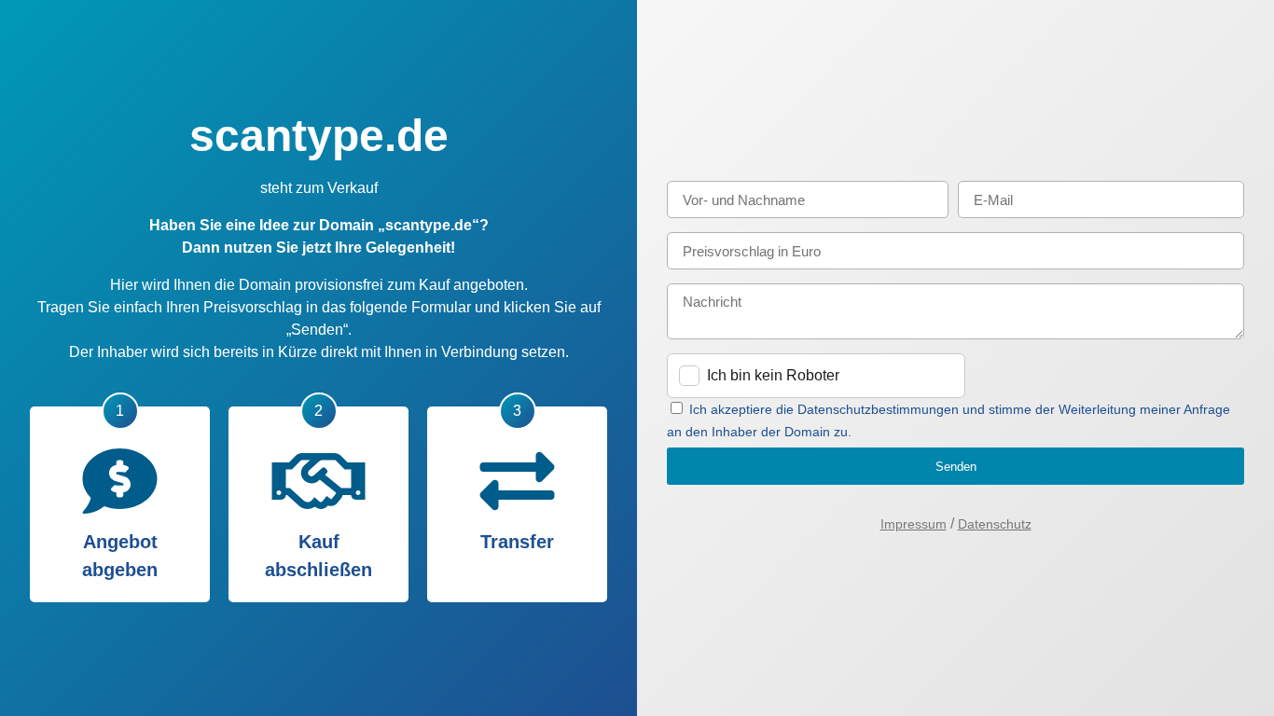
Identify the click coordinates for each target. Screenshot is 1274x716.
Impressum (913, 523)
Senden (955, 467)
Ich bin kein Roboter (773, 375)
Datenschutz (995, 523)
